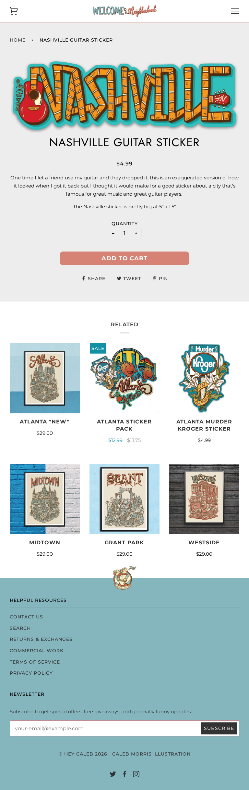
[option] (124, 95)
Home (18, 40)
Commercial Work (37, 651)
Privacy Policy (31, 673)
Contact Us (26, 617)
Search (20, 628)
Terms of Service (35, 662)
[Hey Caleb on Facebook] (124, 775)
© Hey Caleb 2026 (83, 754)
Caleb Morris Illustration (151, 754)
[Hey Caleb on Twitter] (113, 775)
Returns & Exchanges (41, 639)
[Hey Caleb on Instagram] (136, 775)
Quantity (125, 224)
